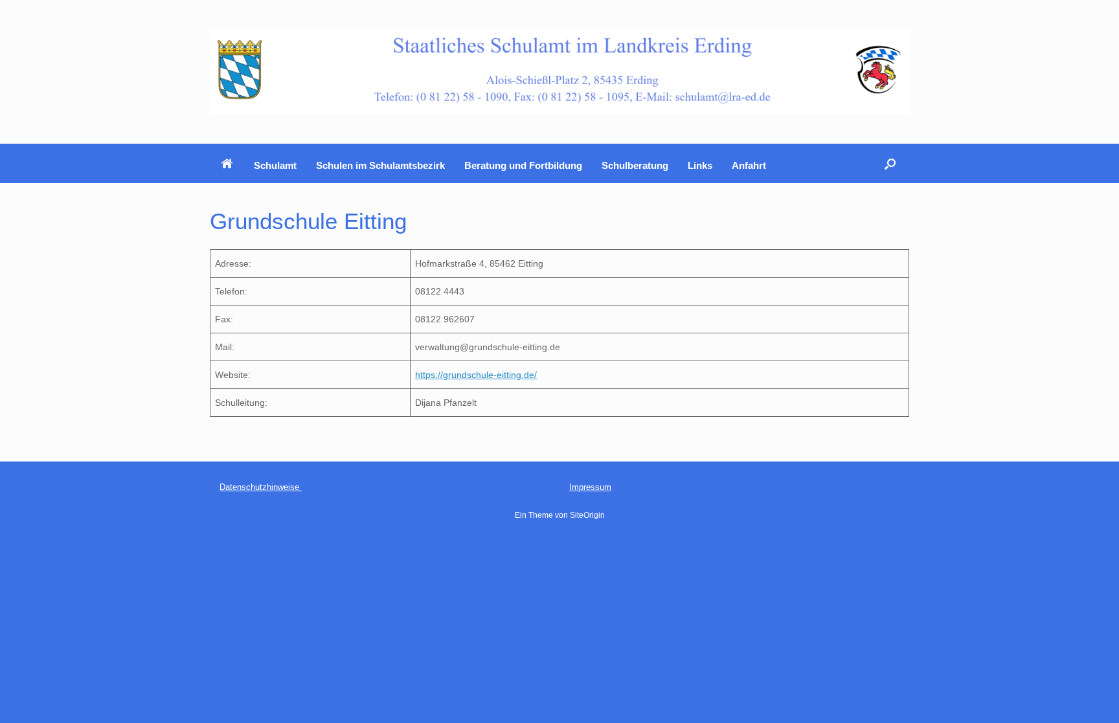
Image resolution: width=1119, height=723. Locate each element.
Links (700, 165)
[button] (890, 163)
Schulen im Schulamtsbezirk (380, 165)
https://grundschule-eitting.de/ (476, 375)
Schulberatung (635, 165)
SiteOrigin (587, 515)
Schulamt (275, 165)
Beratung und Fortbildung (523, 165)
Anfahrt (749, 165)
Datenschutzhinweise (261, 487)
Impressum (590, 487)
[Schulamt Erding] (559, 72)
